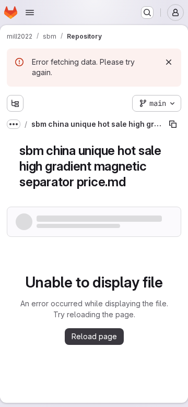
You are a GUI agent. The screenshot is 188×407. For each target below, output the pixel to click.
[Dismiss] (168, 62)
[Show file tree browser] (15, 103)
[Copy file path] (172, 124)
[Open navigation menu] (29, 12)
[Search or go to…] (147, 12)
